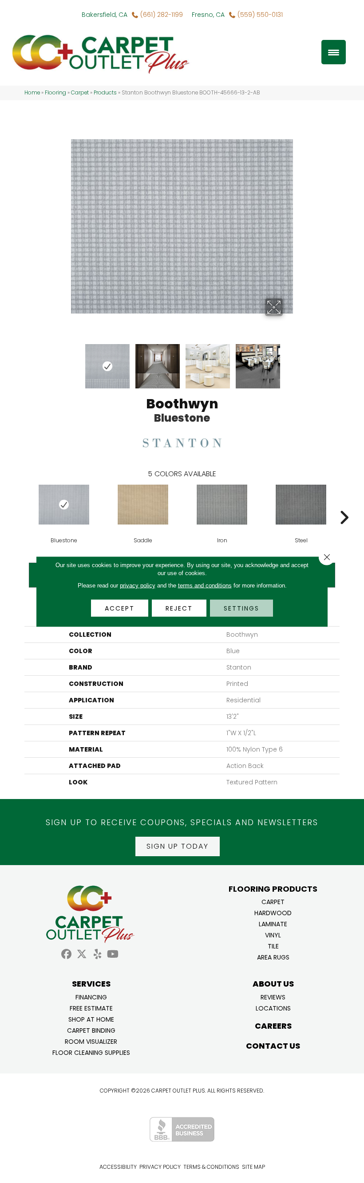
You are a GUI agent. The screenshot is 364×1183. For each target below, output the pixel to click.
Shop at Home (91, 1018)
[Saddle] (142, 504)
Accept (120, 608)
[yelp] (97, 954)
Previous (75, 361)
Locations (273, 1007)
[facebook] (66, 954)
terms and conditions (205, 585)
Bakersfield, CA (104, 14)
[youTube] (113, 954)
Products (105, 92)
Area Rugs (273, 956)
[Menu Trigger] (333, 52)
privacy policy (137, 585)
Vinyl (273, 934)
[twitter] (81, 954)
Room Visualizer (91, 1041)
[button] (177, 846)
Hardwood (273, 912)
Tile (273, 945)
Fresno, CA (208, 14)
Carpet (80, 92)
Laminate (273, 923)
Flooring (55, 92)
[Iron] (221, 504)
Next (288, 361)
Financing (91, 996)
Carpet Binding (91, 1030)
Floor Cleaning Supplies (91, 1052)
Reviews (273, 996)
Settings (241, 608)
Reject (179, 608)
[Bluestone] (63, 504)
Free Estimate (91, 1007)
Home (32, 92)
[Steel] (300, 504)
